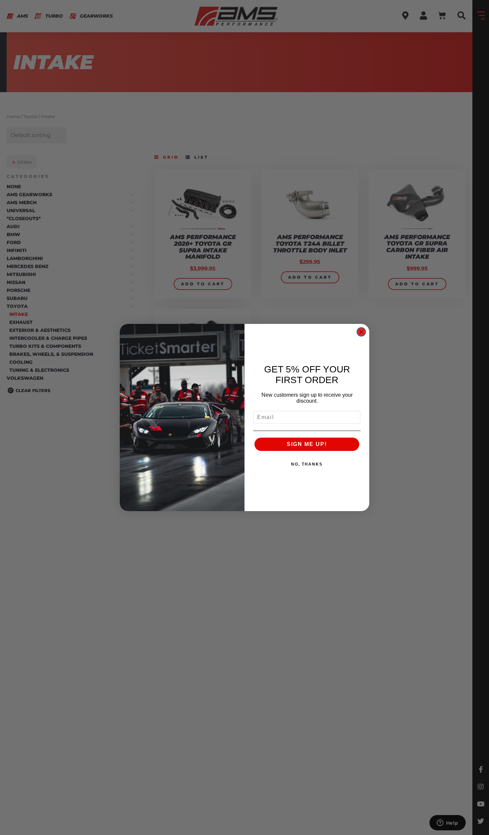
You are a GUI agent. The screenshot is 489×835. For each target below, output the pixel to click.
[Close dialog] (361, 332)
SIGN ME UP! (307, 444)
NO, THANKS (307, 464)
